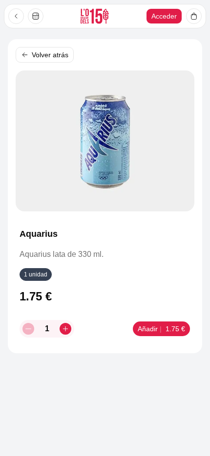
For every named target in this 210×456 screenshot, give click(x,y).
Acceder (164, 16)
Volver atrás (50, 55)
